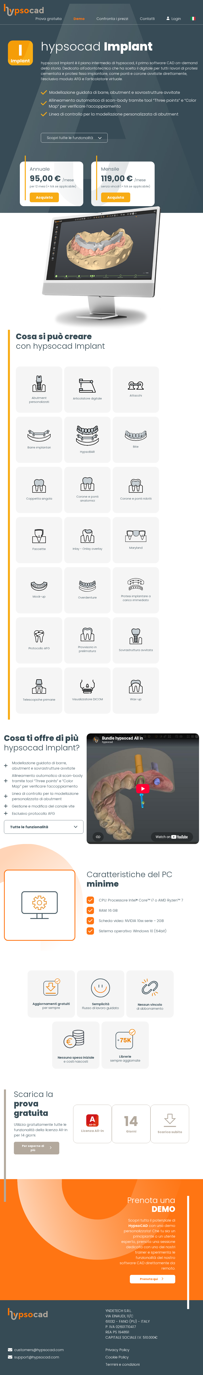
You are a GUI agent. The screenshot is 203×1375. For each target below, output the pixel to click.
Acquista (44, 197)
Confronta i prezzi (112, 18)
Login (176, 18)
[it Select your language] (195, 18)
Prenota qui (149, 1279)
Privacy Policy (117, 1349)
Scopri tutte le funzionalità (70, 137)
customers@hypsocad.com (39, 1349)
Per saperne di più (33, 1148)
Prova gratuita (48, 18)
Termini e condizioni (122, 1364)
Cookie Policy (117, 1357)
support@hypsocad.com (36, 1357)
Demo (79, 18)
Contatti (147, 18)
